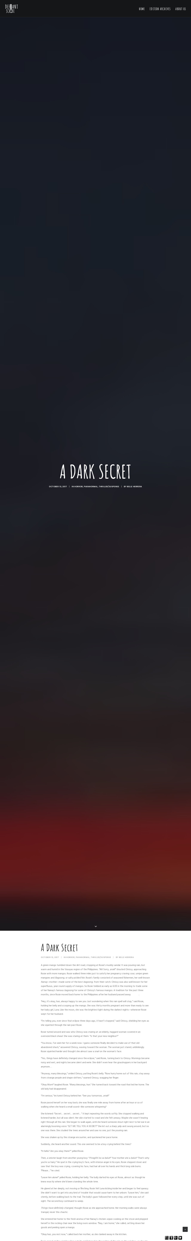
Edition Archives (160, 9)
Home (142, 9)
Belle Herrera (134, 486)
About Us (180, 9)
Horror (78, 486)
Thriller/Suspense (109, 486)
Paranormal (91, 486)
